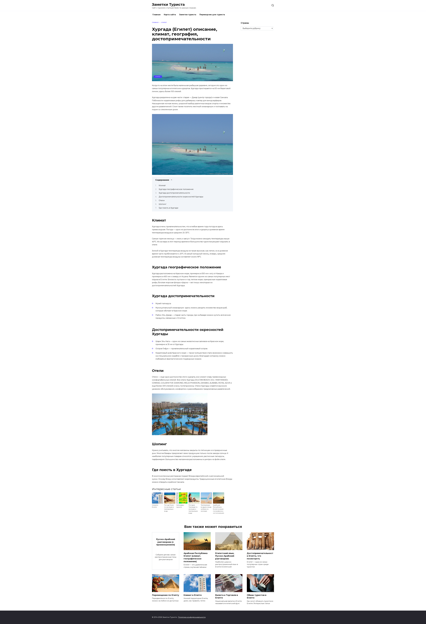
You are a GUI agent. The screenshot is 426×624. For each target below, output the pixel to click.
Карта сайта (170, 15)
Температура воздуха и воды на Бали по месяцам (206, 508)
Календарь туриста (180, 506)
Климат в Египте (155, 506)
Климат (162, 185)
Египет (157, 76)
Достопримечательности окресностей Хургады (181, 197)
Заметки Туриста (168, 4)
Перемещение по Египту (165, 595)
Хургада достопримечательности (174, 193)
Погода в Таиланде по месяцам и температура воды (193, 509)
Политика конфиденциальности (192, 617)
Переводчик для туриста (212, 15)
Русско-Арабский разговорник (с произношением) (165, 542)
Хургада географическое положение (176, 189)
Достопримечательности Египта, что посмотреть (260, 556)
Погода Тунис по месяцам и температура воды (169, 508)
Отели (162, 200)
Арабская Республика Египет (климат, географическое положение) (218, 509)
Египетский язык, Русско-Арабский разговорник (224, 556)
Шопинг (162, 204)
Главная (157, 15)
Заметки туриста (187, 15)
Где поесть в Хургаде (168, 208)
